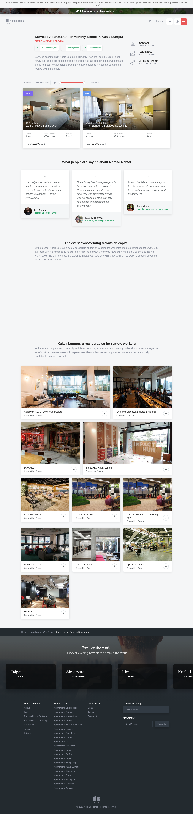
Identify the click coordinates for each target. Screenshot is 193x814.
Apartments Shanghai (64, 779)
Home (24, 632)
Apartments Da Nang (64, 754)
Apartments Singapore (65, 771)
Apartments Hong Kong (65, 762)
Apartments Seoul (62, 775)
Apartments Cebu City (64, 720)
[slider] (60, 82)
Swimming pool (41, 82)
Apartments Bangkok (64, 712)
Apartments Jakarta (63, 788)
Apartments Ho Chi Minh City (68, 724)
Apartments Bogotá (63, 737)
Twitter (91, 712)
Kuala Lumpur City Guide (41, 632)
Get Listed (29, 724)
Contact (91, 708)
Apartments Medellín (64, 783)
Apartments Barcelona (64, 733)
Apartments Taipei (62, 758)
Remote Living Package (35, 716)
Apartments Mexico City (65, 716)
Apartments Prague (63, 729)
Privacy (27, 733)
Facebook (92, 716)
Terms (27, 729)
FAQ (26, 712)
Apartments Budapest (64, 745)
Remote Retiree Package (36, 720)
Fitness (27, 82)
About (27, 708)
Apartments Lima (62, 741)
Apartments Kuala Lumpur (66, 767)
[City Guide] (177, 21)
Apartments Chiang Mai (65, 708)
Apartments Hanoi (62, 750)
